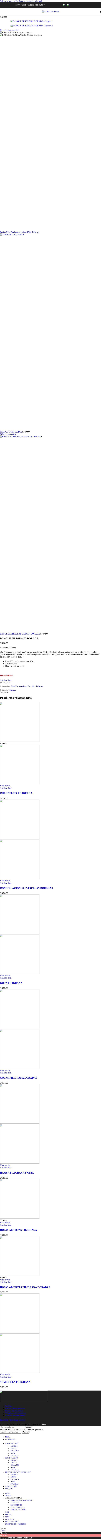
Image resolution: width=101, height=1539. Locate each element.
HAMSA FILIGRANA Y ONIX (17, 1172)
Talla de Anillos (18, 1507)
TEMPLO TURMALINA (11, 432)
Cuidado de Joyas (18, 1510)
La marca (15, 1503)
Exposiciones (16, 1505)
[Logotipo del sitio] (50, 11)
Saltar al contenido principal (30, 1)
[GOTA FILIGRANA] (19, 933)
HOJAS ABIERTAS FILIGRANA (18, 1230)
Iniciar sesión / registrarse (15, 1524)
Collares (15, 1451)
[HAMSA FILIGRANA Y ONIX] (19, 1123)
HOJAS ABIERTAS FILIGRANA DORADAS (25, 1287)
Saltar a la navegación (9, 1)
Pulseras (35, 232)
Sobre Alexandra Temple (21, 1500)
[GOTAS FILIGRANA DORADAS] (19, 1028)
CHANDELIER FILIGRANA (16, 793)
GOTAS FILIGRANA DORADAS (18, 1077)
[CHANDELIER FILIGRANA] (19, 741)
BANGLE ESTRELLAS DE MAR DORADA (20, 634)
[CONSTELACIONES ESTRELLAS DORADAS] (19, 838)
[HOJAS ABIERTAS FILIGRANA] (19, 1218)
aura (44, 1424)
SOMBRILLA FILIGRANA (15, 1382)
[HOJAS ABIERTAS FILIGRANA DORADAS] (19, 1275)
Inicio (2, 232)
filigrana (12, 690)
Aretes (13, 1448)
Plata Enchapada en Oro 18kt (18, 232)
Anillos (14, 1446)
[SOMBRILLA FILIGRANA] (19, 1332)
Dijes (13, 1453)
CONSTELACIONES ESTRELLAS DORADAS (26, 888)
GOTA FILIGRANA (11, 983)
